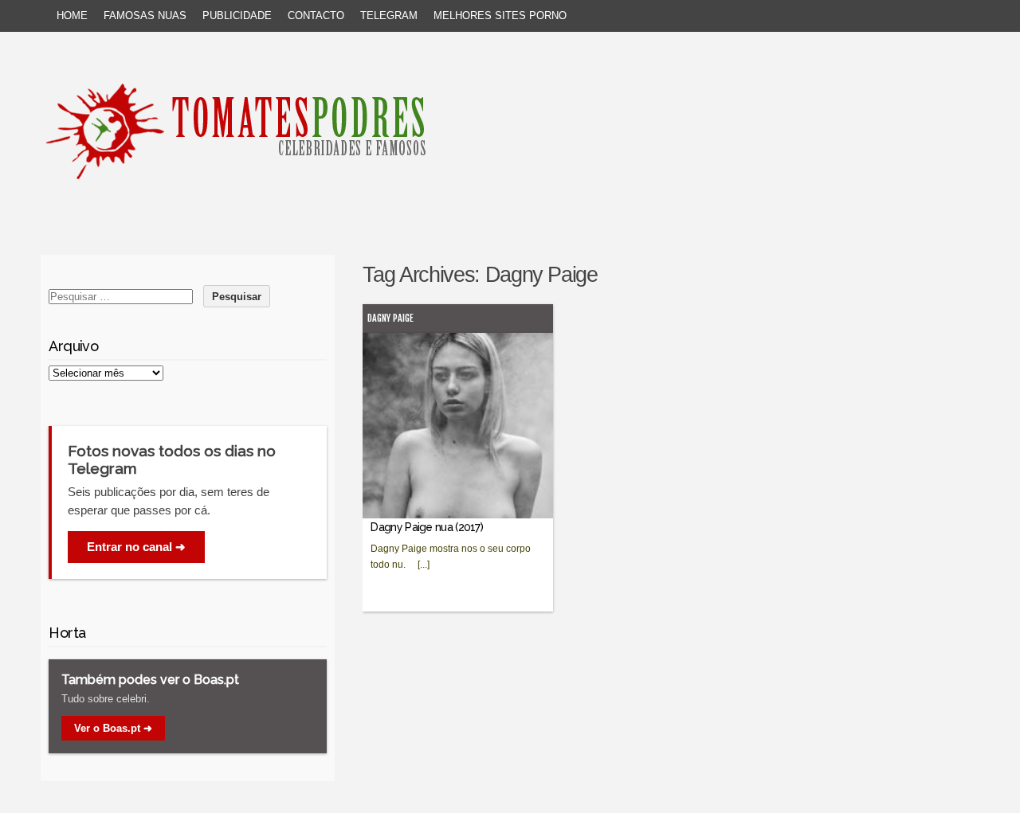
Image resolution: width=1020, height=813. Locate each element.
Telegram (389, 15)
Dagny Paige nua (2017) (427, 527)
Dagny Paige (390, 318)
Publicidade (237, 15)
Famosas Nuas (145, 15)
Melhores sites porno (500, 15)
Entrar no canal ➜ (136, 546)
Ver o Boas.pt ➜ (113, 728)
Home (72, 15)
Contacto (316, 15)
